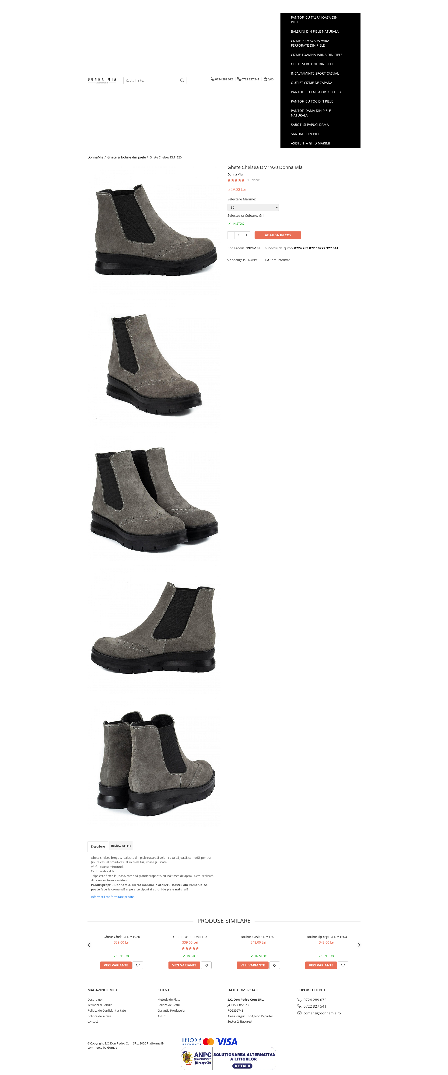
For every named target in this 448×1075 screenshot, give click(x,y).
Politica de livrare (99, 1016)
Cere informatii (280, 260)
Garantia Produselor (172, 1010)
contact (93, 1021)
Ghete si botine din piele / (128, 157)
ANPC (161, 1016)
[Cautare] (182, 80)
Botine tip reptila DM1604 (327, 936)
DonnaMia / (97, 157)
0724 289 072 (314, 999)
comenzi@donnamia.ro (322, 1013)
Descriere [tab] (98, 846)
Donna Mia (235, 174)
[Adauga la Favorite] (138, 965)
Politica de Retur (169, 1005)
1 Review (253, 180)
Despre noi (95, 999)
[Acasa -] (102, 80)
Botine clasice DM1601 (258, 936)
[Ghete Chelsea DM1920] (154, 229)
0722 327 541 (314, 1006)
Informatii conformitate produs (112, 897)
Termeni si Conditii (100, 1005)
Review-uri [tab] (121, 846)
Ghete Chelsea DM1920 (122, 936)
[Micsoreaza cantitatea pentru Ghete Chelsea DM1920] (231, 235)
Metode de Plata (169, 999)
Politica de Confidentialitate (107, 1010)
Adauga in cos (278, 235)
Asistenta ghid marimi (310, 143)
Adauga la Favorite (244, 260)
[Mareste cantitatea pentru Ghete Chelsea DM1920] (246, 235)
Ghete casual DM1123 (190, 936)
